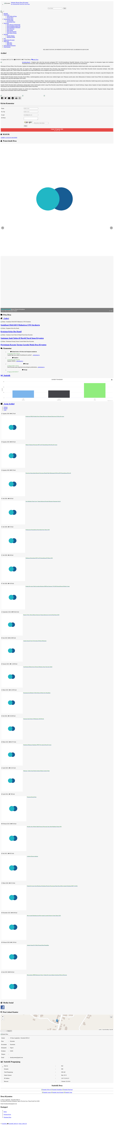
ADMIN (3, 137)
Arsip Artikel (8, 404)
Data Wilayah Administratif (13, 24)
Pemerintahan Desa (8, 19)
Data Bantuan (7, 47)
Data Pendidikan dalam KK (13, 26)
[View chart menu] (112, 380)
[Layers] (111, 1017)
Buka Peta (3, 1031)
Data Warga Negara (12, 33)
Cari (65, 8)
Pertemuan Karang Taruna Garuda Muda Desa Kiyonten (23, 345)
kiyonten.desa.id (26, 62)
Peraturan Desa (7, 1117)
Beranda (6, 13)
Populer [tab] (6, 408)
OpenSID (111, 1029)
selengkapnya (41, 355)
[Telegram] (12, 98)
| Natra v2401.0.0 (22, 1123)
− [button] (2, 1019)
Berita (5, 1111)
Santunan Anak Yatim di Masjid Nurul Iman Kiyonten (22, 338)
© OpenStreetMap (105, 1029)
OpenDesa (4, 1123)
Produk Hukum (10, 35)
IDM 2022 (6, 41)
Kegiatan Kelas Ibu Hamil (11, 332)
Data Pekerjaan (10, 28)
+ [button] (2, 1017)
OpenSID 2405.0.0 (13, 1123)
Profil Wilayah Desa (12, 16)
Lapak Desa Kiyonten (9, 40)
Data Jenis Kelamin (11, 31)
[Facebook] (2, 98)
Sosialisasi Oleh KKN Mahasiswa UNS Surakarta (20, 325)
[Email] (9, 98)
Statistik (6, 375)
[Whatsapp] (19, 98)
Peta (5, 38)
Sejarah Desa (10, 17)
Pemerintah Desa (11, 22)
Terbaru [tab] (6, 407)
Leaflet (100, 1029)
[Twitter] (5, 98)
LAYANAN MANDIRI (11, 137)
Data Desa (6, 23)
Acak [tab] (5, 410)
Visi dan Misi (10, 20)
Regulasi (6, 34)
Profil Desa (6, 15)
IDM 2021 (9, 42)
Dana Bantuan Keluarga (10, 45)
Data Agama (10, 30)
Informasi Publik (11, 37)
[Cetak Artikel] (16, 98)
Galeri (6, 318)
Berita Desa (35, 59)
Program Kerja (7, 1114)
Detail (9, 1031)
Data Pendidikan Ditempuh (13, 27)
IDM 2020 (9, 44)
